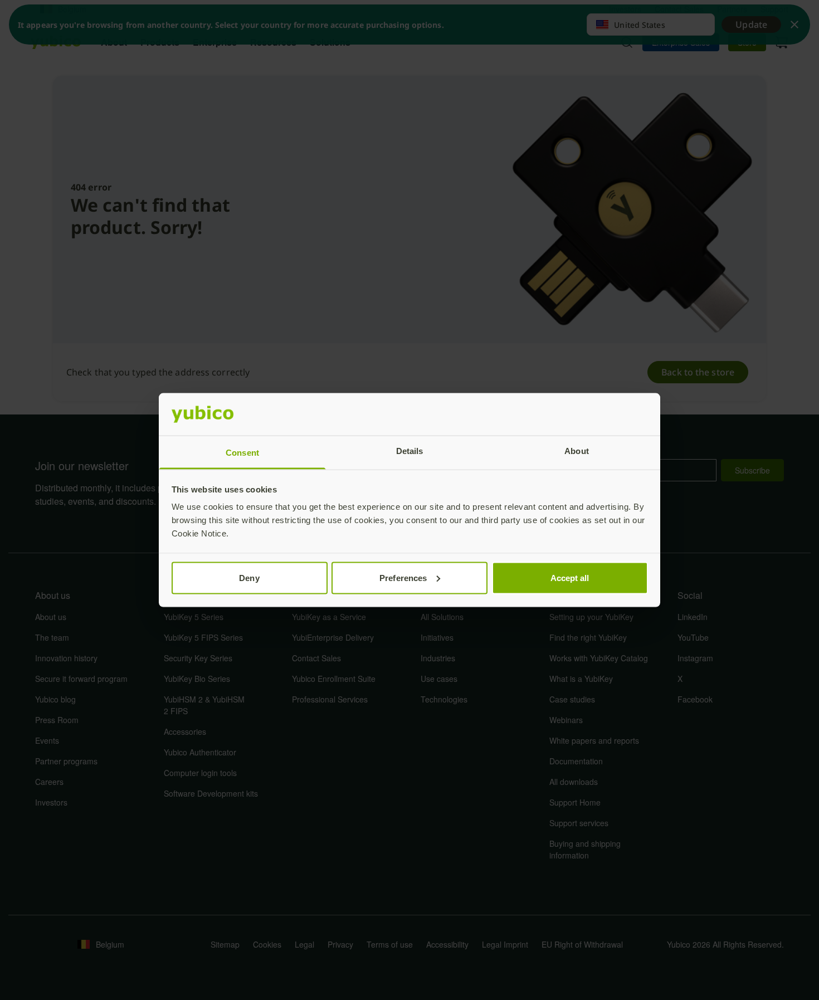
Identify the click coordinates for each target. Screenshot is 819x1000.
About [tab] (576, 451)
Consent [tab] (242, 452)
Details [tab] (409, 451)
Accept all (569, 577)
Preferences (403, 577)
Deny (249, 577)
